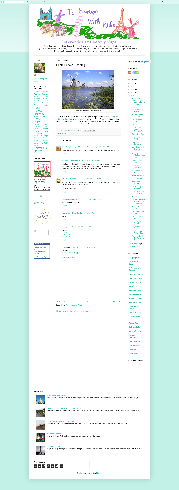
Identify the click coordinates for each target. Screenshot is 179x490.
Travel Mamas (134, 349)
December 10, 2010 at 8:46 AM (90, 179)
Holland (64, 133)
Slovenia (36, 143)
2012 (133, 89)
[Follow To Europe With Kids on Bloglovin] (139, 63)
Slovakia (45, 140)
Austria (37, 94)
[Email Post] (79, 130)
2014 (133, 83)
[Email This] (84, 130)
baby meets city (135, 303)
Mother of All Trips (135, 313)
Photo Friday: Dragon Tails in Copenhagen (62, 421)
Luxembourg (37, 126)
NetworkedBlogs (39, 243)
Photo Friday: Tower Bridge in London (138, 102)
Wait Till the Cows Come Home (138, 192)
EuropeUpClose (135, 258)
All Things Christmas (136, 166)
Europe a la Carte (135, 298)
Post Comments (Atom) (74, 305)
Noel (133, 124)
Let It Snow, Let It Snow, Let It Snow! (138, 149)
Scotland (45, 138)
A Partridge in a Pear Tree (137, 115)
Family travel (43, 251)
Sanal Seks (66, 255)
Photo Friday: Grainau (137, 162)
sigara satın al (67, 237)
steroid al (65, 232)
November (136, 244)
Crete (35, 101)
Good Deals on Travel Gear (137, 217)
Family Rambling (135, 294)
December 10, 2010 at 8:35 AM (89, 161)
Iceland (46, 119)
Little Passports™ (138, 179)
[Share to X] (89, 130)
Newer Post (61, 301)
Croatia (40, 101)
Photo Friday (110, 117)
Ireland (36, 124)
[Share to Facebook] (91, 130)
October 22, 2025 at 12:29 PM (82, 227)
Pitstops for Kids (135, 290)
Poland (36, 136)
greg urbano (66, 213)
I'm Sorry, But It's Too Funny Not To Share (138, 238)
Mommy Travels (135, 331)
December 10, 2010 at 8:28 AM (98, 147)
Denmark (45, 103)
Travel (36, 251)
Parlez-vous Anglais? (136, 222)
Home (88, 301)
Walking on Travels (136, 274)
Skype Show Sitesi (69, 257)
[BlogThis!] (86, 130)
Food (37, 108)
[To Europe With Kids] (42, 176)
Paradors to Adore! (136, 227)
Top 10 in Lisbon (138, 176)
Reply (64, 153)
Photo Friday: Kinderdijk (137, 188)
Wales (35, 153)
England (37, 105)
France (38, 111)
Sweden (36, 145)
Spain (45, 142)
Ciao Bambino (134, 345)
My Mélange (133, 286)
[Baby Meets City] (43, 225)
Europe (36, 253)
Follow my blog (41, 257)
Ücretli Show (66, 234)
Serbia (36, 140)
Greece (36, 117)
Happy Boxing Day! (137, 120)
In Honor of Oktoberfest (55, 434)
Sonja (66, 130)
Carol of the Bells (138, 134)
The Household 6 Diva (70, 179)
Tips (35, 150)
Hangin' (135, 196)
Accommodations (41, 92)
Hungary (37, 119)
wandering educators (70, 199)
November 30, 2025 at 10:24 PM (83, 247)
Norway (36, 128)
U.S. (46, 151)
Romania (36, 138)
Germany (39, 114)
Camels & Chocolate (70, 161)
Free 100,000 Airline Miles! (137, 232)
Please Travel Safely (137, 138)
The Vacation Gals (135, 282)
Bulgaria (45, 98)
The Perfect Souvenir (136, 183)
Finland (46, 105)
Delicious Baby (134, 327)
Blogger (99, 473)
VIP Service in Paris (54, 446)
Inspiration (39, 121)
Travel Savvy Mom (136, 278)
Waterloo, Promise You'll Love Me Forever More (138, 201)
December (136, 98)
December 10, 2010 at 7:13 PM (90, 199)
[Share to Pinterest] (94, 130)
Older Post (116, 301)
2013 (133, 86)
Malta (46, 126)
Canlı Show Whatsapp (70, 253)
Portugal (44, 136)
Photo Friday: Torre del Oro (56, 396)
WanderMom (133, 323)
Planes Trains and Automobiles (41, 130)
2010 (133, 95)
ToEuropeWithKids (40, 247)
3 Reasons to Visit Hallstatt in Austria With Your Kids (65, 408)
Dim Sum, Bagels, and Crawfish (74, 147)
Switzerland (40, 148)
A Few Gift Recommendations (138, 156)
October (135, 247)
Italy (46, 124)
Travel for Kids (134, 341)
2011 (133, 92)
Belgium (45, 94)
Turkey (41, 151)
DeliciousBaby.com (65, 119)
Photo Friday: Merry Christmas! (137, 129)
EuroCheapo (133, 353)
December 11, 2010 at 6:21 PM (83, 213)
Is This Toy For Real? (137, 171)
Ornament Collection (136, 143)
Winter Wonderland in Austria (138, 109)
